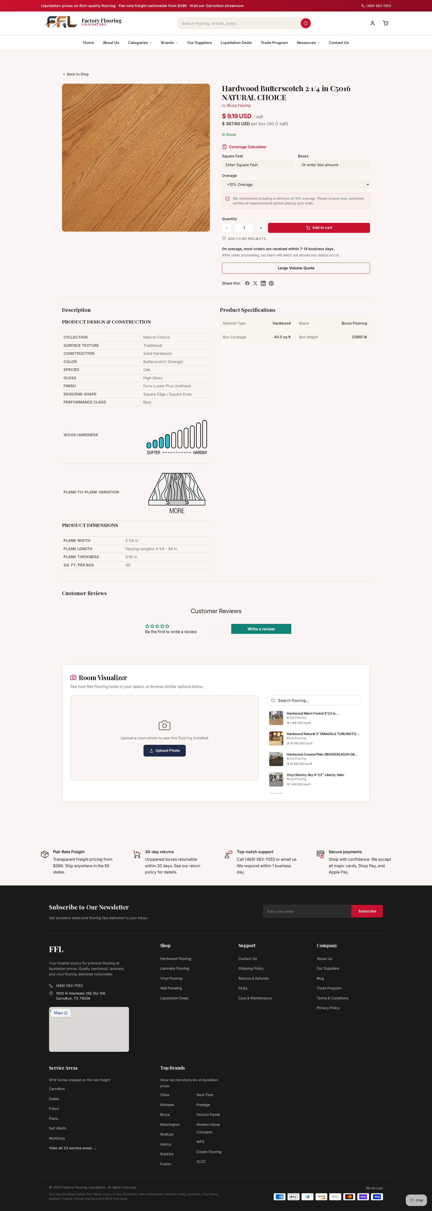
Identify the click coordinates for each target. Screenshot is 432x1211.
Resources (306, 42)
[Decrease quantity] (227, 228)
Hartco (165, 1144)
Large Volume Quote (296, 268)
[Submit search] (306, 23)
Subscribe (367, 911)
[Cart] (385, 23)
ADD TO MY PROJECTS (247, 239)
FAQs (242, 988)
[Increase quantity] (261, 228)
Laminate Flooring (174, 968)
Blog (320, 978)
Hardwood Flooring (175, 958)
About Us (111, 42)
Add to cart (322, 227)
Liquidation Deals (236, 42)
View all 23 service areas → (72, 1148)
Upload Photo (168, 750)
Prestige (203, 1105)
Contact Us (339, 42)
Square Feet (232, 156)
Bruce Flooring (239, 105)
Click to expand (190, 223)
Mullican (167, 1134)
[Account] (372, 23)
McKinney (57, 1138)
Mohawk (167, 1105)
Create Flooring (209, 1152)
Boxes (303, 156)
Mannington (170, 1124)
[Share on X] (255, 283)
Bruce (165, 1114)
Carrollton (57, 1089)
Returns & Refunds (253, 978)
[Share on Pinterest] (271, 283)
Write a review (261, 628)
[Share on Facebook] (247, 283)
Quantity (229, 219)
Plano (53, 1118)
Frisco (54, 1108)
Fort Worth (57, 1128)
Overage (229, 175)
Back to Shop (78, 74)
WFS (200, 1142)
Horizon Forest (208, 1114)
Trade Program (274, 42)
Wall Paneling (171, 988)
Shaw (164, 1095)
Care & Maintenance (255, 998)
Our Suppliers (199, 42)
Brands (167, 42)
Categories (138, 42)
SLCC (201, 1161)
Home (88, 42)
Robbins (167, 1154)
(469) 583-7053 (69, 985)
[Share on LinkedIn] (263, 283)
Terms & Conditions (332, 998)
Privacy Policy (328, 1008)
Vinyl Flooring (171, 978)
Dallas (54, 1099)
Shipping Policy (251, 968)
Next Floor (205, 1095)
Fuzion (165, 1164)
